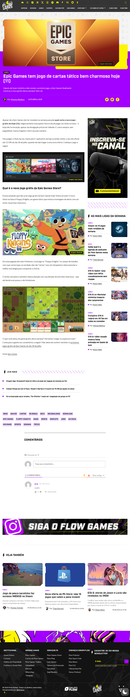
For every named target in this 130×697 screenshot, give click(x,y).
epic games (8, 419)
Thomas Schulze (16, 608)
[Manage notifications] (5, 692)
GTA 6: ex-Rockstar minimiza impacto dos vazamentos (97, 297)
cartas (23, 414)
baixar (14, 414)
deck (42, 414)
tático (37, 424)
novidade (7, 424)
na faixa (72, 419)
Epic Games (12, 354)
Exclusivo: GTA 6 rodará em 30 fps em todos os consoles (98, 318)
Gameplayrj (29, 665)
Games (41, 8)
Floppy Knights (23, 419)
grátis (44, 419)
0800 (5, 414)
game (36, 419)
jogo (63, 419)
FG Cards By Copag (97, 8)
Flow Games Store (54, 655)
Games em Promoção (55, 665)
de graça (33, 414)
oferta (17, 424)
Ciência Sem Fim (75, 669)
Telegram (29, 675)
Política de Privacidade (12, 662)
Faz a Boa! (51, 669)
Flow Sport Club (75, 658)
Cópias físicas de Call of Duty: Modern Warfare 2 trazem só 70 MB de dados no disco (40, 389)
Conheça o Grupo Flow (13, 665)
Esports (49, 8)
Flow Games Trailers (33, 662)
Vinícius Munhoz (18, 99)
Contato (7, 658)
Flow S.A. (72, 665)
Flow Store (113, 8)
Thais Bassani (98, 260)
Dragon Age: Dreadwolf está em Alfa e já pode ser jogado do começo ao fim (36, 381)
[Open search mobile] (125, 2)
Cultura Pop (59, 8)
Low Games (71, 8)
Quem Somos (9, 655)
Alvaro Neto (97, 236)
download (67, 414)
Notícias (24, 8)
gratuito (54, 419)
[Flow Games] (7, 6)
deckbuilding (54, 414)
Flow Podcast (74, 655)
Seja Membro (52, 672)
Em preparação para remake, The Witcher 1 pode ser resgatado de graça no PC (38, 396)
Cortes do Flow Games (34, 658)
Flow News (73, 662)
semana (27, 424)
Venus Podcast (75, 672)
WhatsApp (29, 672)
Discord (28, 669)
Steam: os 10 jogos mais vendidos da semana (96, 228)
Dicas (90, 244)
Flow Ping (123, 8)
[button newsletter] (126, 661)
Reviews (33, 8)
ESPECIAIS (81, 8)
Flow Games (30, 655)
